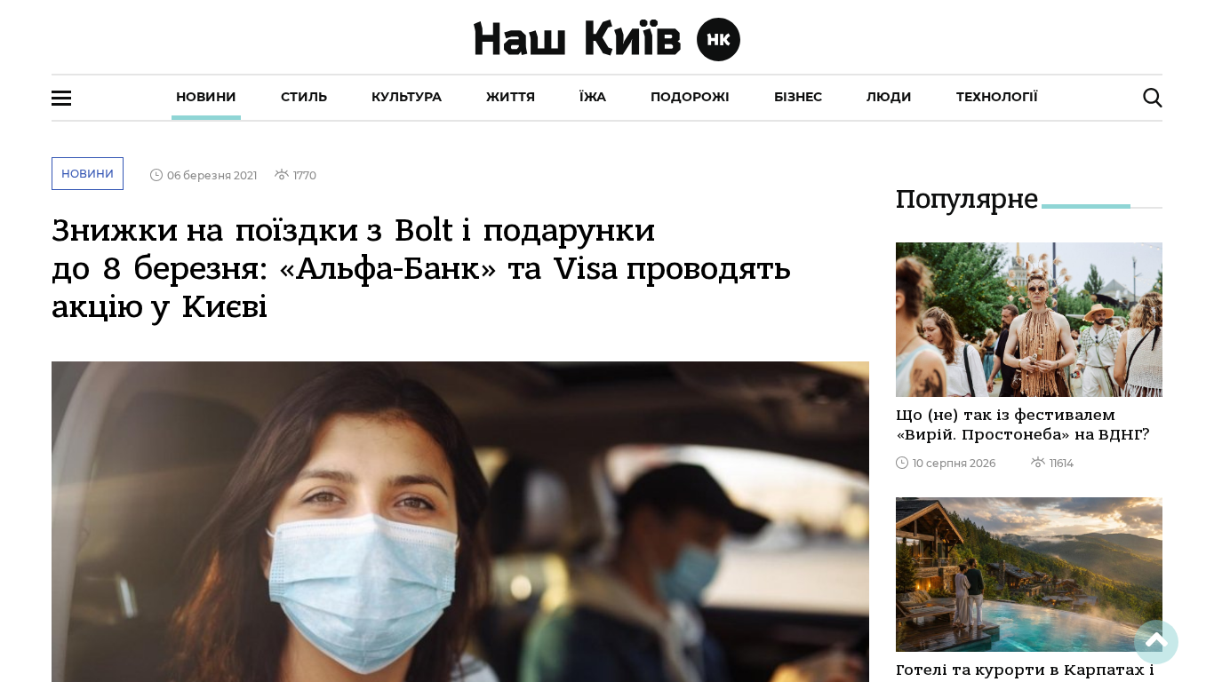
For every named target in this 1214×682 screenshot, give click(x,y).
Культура (406, 97)
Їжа (592, 97)
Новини (206, 97)
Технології (997, 97)
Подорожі (690, 97)
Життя (510, 97)
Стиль (304, 97)
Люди (889, 97)
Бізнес (798, 97)
